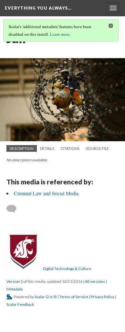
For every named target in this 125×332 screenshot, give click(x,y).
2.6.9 (51, 296)
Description (22, 148)
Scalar (40, 296)
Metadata (14, 289)
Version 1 (14, 281)
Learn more (60, 34)
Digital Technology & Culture (67, 268)
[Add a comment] (14, 209)
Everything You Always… (38, 8)
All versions (95, 281)
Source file (97, 148)
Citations (70, 148)
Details (47, 148)
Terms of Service (73, 296)
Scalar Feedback (20, 304)
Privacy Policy (102, 296)
